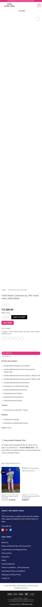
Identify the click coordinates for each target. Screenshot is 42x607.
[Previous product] (7, 305)
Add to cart (19, 317)
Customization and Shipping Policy (14, 549)
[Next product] (3, 305)
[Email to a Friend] (14, 338)
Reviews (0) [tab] (7, 356)
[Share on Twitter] (10, 338)
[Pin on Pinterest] (18, 338)
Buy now (8, 323)
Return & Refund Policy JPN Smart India (16, 546)
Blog (26, 598)
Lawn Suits (26, 331)
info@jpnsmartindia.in (21, 588)
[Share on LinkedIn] (21, 338)
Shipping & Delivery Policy (11, 574)
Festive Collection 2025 (17, 290)
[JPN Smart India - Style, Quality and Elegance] (11, 5)
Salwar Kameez (35, 331)
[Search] (35, 6)
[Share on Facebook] (7, 338)
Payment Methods (8, 564)
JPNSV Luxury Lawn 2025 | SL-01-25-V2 (31, 497)
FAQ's (4, 560)
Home (4, 290)
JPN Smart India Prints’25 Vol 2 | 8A (10, 497)
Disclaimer (5, 557)
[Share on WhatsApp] (3, 338)
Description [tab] (7, 353)
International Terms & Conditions (13, 571)
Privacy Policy (7, 553)
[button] (24, 5)
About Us (5, 542)
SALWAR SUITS (6, 334)
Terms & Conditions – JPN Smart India (15, 567)
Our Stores (18, 598)
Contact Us (6, 578)
